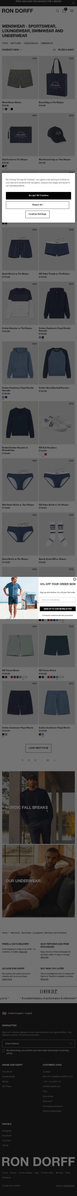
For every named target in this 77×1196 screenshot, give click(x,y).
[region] (38, 198)
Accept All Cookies (38, 195)
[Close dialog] (74, 579)
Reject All (37, 205)
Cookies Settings (37, 214)
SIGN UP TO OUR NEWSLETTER (58, 609)
